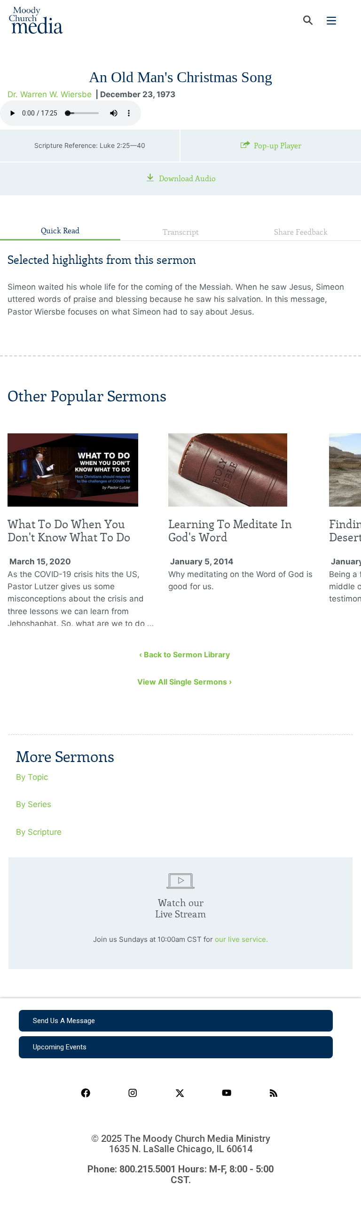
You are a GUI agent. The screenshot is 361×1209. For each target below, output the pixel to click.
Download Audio (187, 178)
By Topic (32, 777)
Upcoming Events (59, 1047)
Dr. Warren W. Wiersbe (50, 94)
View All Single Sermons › (184, 681)
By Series (33, 804)
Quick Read (60, 230)
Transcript (181, 232)
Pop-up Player (277, 145)
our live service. (241, 939)
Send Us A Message (64, 1020)
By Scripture (39, 832)
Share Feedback (301, 232)
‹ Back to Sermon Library (184, 654)
